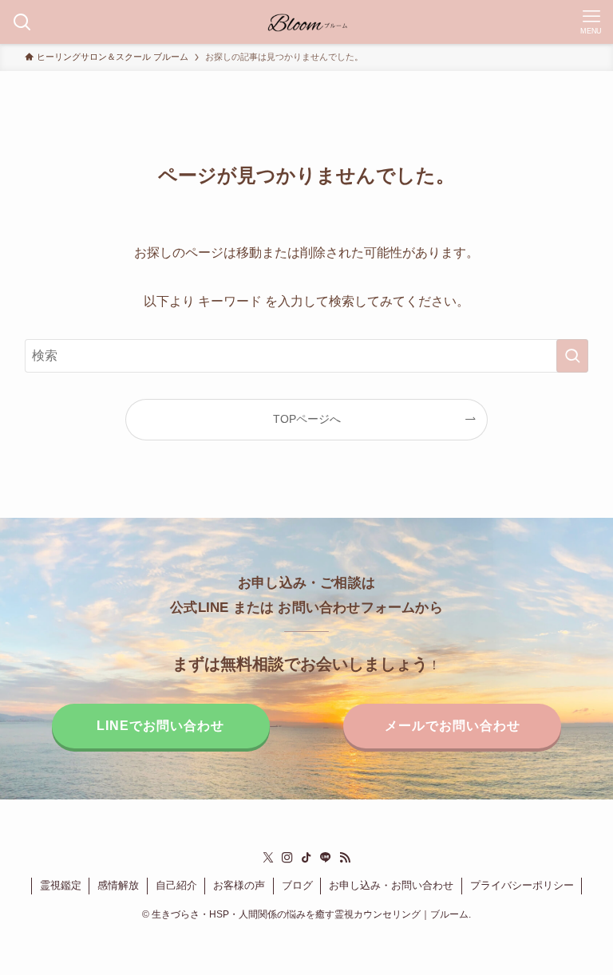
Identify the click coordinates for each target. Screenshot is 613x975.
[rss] (345, 858)
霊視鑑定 (60, 885)
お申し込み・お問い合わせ (391, 885)
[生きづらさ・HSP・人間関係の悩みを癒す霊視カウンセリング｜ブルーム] (307, 22)
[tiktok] (306, 858)
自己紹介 (176, 885)
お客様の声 (239, 885)
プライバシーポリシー (522, 885)
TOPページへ (307, 418)
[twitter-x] (268, 858)
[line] (325, 858)
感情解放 (118, 885)
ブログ (297, 885)
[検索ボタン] (22, 22)
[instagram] (287, 858)
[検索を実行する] (572, 356)
